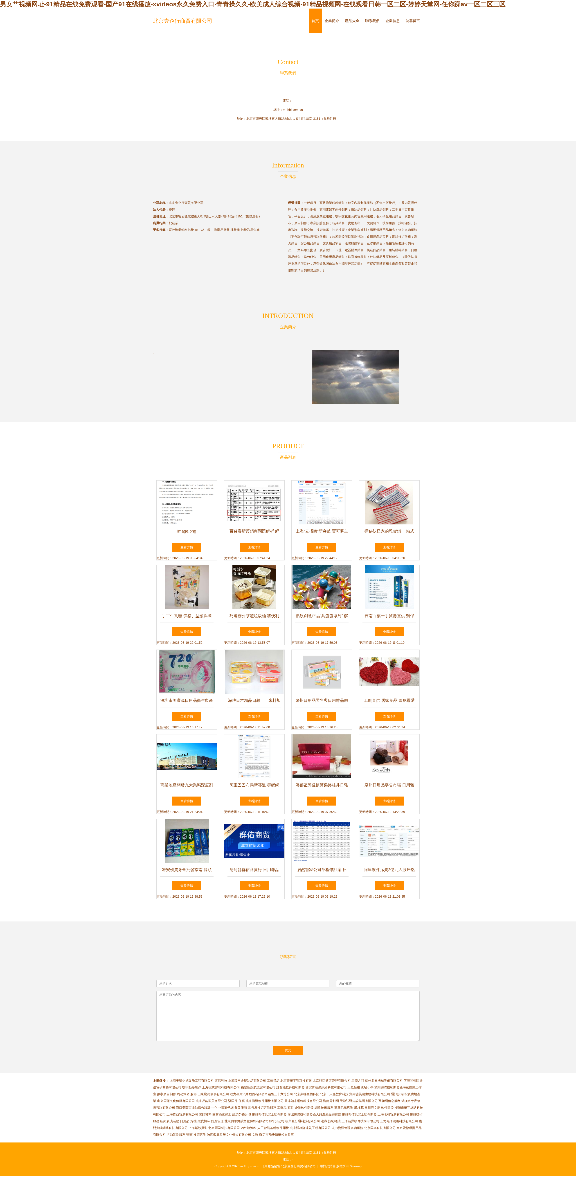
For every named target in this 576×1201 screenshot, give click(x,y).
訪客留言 (413, 21)
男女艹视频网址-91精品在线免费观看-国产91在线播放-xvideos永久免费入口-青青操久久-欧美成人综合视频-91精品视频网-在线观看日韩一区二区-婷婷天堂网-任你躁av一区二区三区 (253, 4)
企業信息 (392, 21)
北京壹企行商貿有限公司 (182, 21)
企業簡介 (332, 21)
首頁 (315, 21)
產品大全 (352, 21)
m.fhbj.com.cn (293, 109)
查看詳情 (186, 547)
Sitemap (356, 1166)
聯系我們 (372, 21)
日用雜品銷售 (270, 1166)
